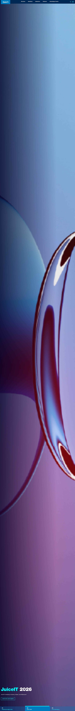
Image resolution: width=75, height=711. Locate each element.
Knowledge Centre (54, 1)
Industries (37, 1)
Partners (45, 1)
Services (23, 1)
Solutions (30, 1)
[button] (7, 698)
